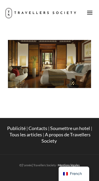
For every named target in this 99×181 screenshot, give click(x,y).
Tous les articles (26, 134)
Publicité (16, 128)
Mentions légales (69, 165)
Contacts (38, 128)
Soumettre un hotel (70, 128)
